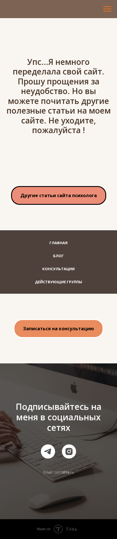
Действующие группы (58, 281)
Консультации (58, 268)
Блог (58, 255)
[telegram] (48, 451)
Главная (58, 242)
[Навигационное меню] (107, 9)
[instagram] (69, 451)
